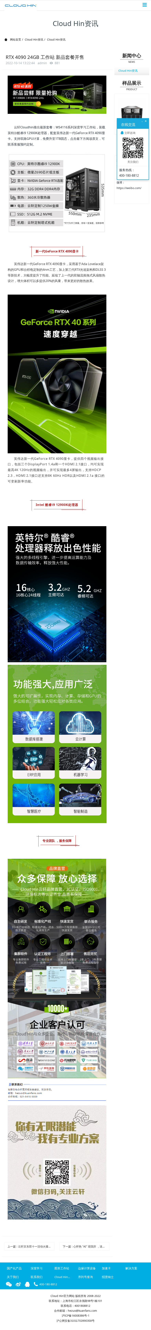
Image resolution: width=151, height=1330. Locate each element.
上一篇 (30, 1246)
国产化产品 (14, 1268)
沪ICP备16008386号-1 (75, 1315)
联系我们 (36, 1277)
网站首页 (15, 39)
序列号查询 (85, 1277)
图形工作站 (61, 1268)
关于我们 (13, 1277)
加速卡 (106, 1268)
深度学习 (36, 1268)
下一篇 (86, 1246)
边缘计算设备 (87, 1268)
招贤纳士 (108, 1277)
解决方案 (131, 1268)
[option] (132, 112)
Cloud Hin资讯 (34, 39)
